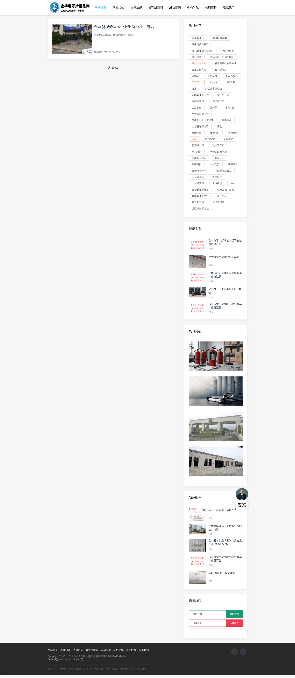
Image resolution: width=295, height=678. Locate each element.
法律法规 (136, 7)
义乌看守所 (221, 69)
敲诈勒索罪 (198, 202)
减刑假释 (211, 7)
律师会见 (230, 82)
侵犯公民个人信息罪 (202, 120)
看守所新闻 (155, 7)
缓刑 (219, 126)
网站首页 (100, 7)
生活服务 (196, 107)
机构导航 (193, 7)
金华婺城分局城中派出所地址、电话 (124, 27)
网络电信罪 (228, 50)
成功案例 (175, 7)
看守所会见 (223, 95)
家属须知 (118, 7)
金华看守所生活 (200, 196)
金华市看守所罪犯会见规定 (223, 256)
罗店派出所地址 (213, 88)
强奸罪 (213, 107)
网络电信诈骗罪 (200, 44)
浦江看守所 (218, 101)
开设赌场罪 (232, 76)
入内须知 (233, 132)
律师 (194, 139)
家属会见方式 (199, 63)
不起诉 (213, 82)
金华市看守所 (199, 170)
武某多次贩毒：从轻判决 (222, 509)
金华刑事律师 (75, 669)
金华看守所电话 (200, 126)
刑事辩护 (196, 164)
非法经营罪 (198, 183)
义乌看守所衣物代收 (202, 50)
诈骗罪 (195, 76)
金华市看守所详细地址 (222, 57)
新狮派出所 (198, 145)
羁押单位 (233, 164)
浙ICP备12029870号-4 (115, 656)
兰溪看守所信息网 (102, 669)
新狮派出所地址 (218, 151)
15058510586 (6, 676)
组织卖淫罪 (198, 101)
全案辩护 (228, 139)
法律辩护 (217, 177)
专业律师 (217, 183)
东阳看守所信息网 (120, 669)
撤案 (194, 88)
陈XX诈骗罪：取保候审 (221, 573)
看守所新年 (223, 196)
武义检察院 (218, 202)
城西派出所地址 (200, 208)
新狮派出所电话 (200, 113)
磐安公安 (219, 158)
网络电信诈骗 (219, 38)
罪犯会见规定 (199, 158)
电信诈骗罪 (198, 177)
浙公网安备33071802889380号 (66, 659)
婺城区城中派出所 (226, 189)
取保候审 (210, 139)
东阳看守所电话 (200, 95)
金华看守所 (198, 38)
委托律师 (196, 57)
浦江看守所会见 (223, 170)
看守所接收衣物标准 (225, 63)
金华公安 (215, 164)
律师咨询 (215, 132)
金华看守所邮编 (200, 189)
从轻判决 (230, 107)
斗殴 (232, 183)
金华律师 (196, 132)
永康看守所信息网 (138, 669)
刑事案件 (226, 120)
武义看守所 (218, 145)
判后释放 (212, 76)
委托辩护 (196, 151)
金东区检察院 (199, 69)
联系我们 (229, 7)
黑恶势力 (196, 82)
